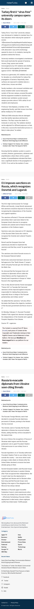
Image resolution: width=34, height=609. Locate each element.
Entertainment (5, 542)
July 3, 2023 (16, 22)
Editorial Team (7, 193)
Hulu (19, 535)
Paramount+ (22, 539)
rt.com (5, 330)
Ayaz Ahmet (6, 22)
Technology (21, 547)
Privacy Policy (14, 602)
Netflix (20, 537)
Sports (20, 544)
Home (3, 8)
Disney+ (3, 539)
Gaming (3, 547)
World (7, 8)
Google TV (4, 549)
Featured (4, 544)
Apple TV (4, 535)
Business (4, 537)
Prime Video (22, 542)
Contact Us (4, 602)
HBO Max (4, 552)
